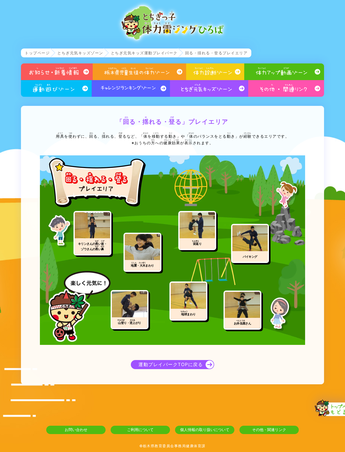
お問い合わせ (76, 429)
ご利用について (140, 429)
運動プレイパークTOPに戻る (170, 364)
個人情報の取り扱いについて (204, 429)
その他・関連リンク (269, 429)
